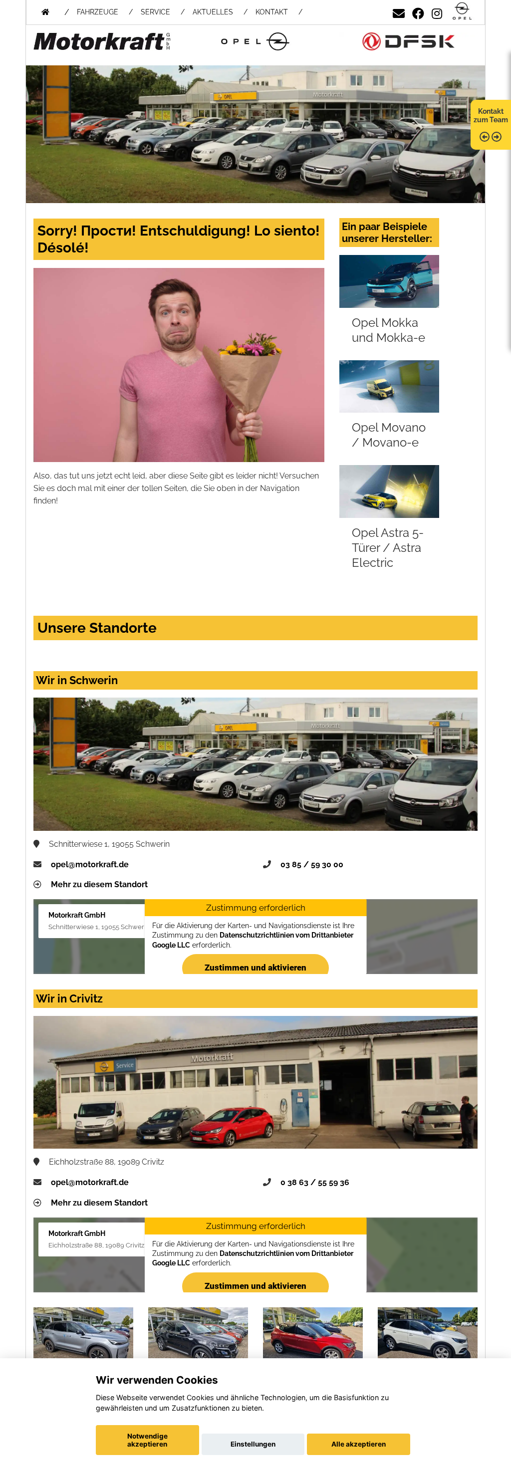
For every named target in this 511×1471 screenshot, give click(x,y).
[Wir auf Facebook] (418, 11)
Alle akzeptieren (358, 1444)
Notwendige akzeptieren (147, 1440)
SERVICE (155, 12)
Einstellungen (253, 1444)
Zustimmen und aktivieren (255, 968)
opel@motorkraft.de (90, 864)
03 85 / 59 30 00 (311, 864)
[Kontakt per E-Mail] (399, 11)
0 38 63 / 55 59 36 (314, 1182)
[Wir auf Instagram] (437, 11)
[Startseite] (462, 11)
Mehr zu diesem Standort (99, 884)
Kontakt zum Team (491, 115)
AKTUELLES (213, 12)
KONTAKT (272, 12)
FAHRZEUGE (97, 12)
